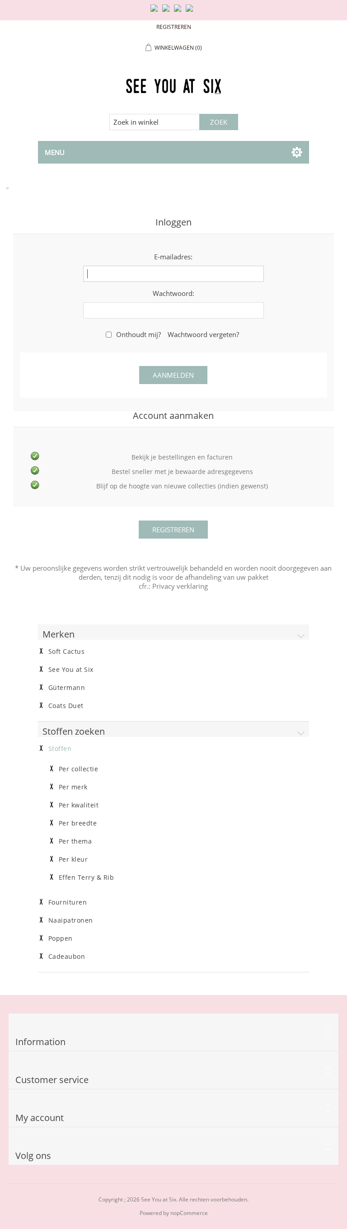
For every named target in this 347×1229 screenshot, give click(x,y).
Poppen (60, 938)
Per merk (73, 787)
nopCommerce (189, 1213)
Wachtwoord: (173, 293)
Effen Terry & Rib (86, 877)
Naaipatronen (70, 920)
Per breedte (78, 823)
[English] (155, 12)
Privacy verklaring (180, 586)
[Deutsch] (191, 12)
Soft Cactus (66, 651)
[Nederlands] (167, 12)
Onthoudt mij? (138, 334)
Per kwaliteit (79, 805)
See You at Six (71, 670)
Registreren (173, 27)
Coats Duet (66, 706)
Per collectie (78, 769)
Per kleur (73, 859)
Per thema (75, 841)
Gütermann (66, 688)
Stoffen (60, 749)
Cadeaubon (66, 956)
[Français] (179, 12)
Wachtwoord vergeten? (203, 334)
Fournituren (67, 902)
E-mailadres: (173, 256)
